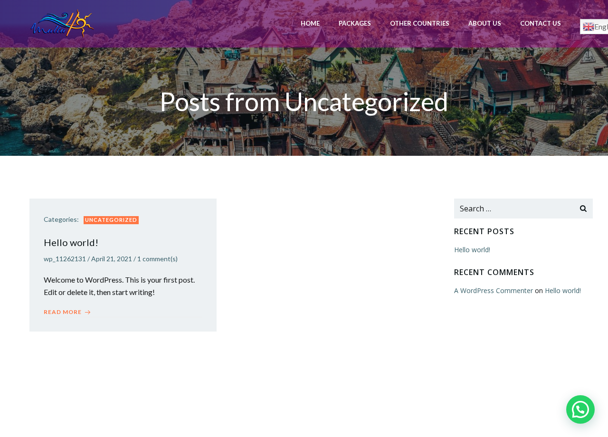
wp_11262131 (65, 259)
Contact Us (540, 23)
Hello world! (472, 249)
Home (310, 23)
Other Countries (419, 23)
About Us (484, 23)
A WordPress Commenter (493, 290)
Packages (355, 23)
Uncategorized (111, 220)
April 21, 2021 (111, 259)
